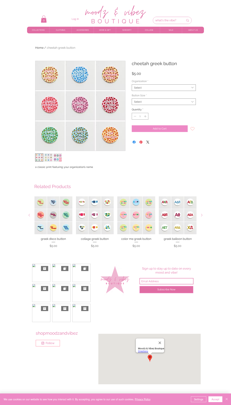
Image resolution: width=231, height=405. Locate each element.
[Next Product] (202, 215)
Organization (140, 81)
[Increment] (145, 116)
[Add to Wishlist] (192, 128)
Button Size (139, 95)
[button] (44, 19)
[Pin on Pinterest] (141, 142)
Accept (215, 399)
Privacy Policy (143, 399)
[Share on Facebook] (134, 142)
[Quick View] (53, 215)
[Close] (227, 399)
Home (39, 47)
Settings (198, 399)
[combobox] (164, 87)
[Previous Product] (29, 215)
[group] (115, 224)
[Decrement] (134, 116)
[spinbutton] (140, 116)
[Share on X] (148, 142)
